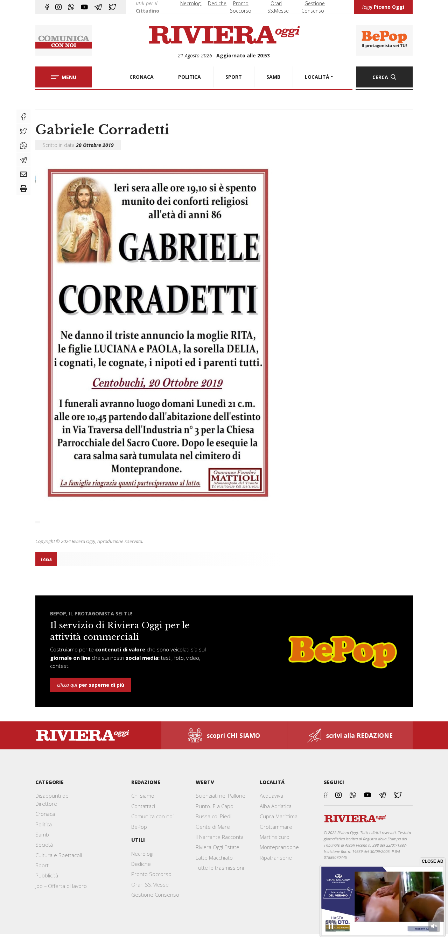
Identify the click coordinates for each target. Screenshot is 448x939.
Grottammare (276, 826)
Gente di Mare (213, 826)
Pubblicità (46, 875)
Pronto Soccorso (151, 873)
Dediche (217, 3)
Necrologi (191, 3)
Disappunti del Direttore (52, 799)
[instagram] (58, 7)
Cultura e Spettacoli (58, 855)
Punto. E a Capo (214, 806)
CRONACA (142, 76)
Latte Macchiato (214, 857)
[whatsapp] (71, 7)
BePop (139, 826)
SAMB (273, 76)
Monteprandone (279, 846)
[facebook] (47, 7)
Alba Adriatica (276, 806)
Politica (43, 824)
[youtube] (84, 7)
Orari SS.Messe (150, 884)
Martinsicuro (274, 836)
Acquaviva (271, 795)
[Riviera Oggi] (224, 35)
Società (44, 844)
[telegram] (98, 7)
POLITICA (189, 76)
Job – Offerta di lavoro (61, 885)
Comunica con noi (152, 816)
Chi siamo (142, 795)
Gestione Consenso (155, 894)
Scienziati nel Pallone (220, 795)
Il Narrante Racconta (220, 836)
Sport (42, 865)
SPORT (233, 76)
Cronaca (45, 813)
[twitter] (112, 7)
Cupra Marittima (279, 816)
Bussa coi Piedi (213, 816)
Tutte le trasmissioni (220, 867)
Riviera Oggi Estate (217, 846)
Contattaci (143, 806)
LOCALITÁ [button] (317, 76)
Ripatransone (276, 857)
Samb (42, 834)
